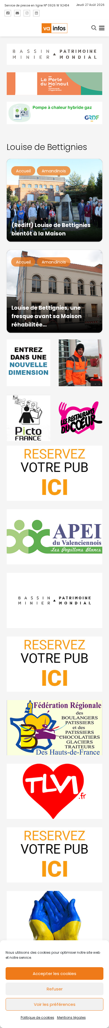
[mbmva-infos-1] (54, 600)
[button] (94, 28)
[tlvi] (54, 791)
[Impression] (54, 536)
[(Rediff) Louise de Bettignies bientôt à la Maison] (54, 200)
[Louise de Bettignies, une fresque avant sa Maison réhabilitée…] (54, 291)
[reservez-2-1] (54, 473)
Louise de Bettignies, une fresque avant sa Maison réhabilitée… (46, 316)
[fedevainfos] (54, 727)
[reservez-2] (54, 664)
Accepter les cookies (54, 973)
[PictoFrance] (28, 418)
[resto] (80, 418)
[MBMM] (54, 54)
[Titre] (7, 13)
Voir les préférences (54, 1004)
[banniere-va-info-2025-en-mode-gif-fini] (54, 113)
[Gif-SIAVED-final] (80, 362)
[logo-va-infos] (54, 28)
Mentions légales (71, 1017)
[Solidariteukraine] (54, 918)
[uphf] (28, 362)
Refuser (55, 989)
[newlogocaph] (54, 83)
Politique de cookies (37, 1017)
